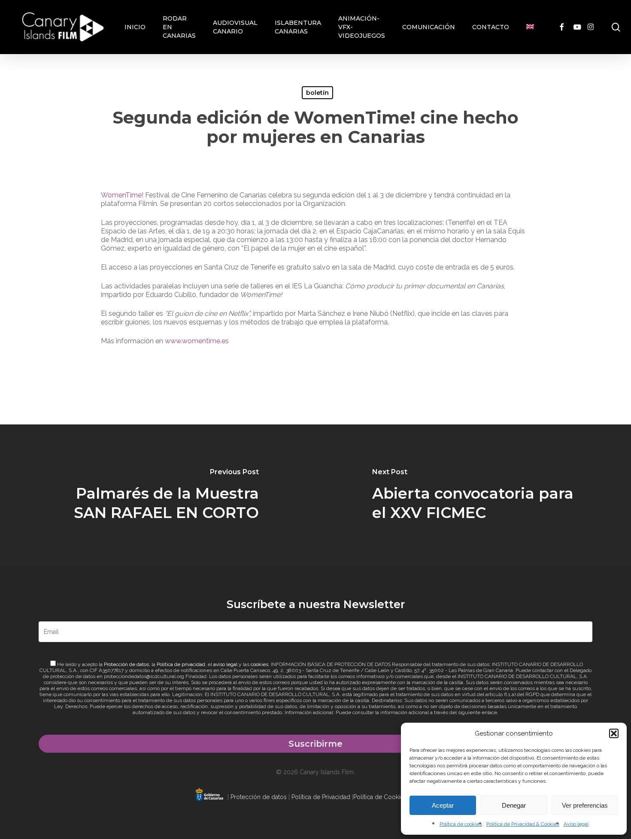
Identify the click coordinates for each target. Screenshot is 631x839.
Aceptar (443, 805)
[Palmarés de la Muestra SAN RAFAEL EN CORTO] (158, 495)
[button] (614, 733)
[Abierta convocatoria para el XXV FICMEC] (473, 495)
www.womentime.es (197, 341)
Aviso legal (576, 824)
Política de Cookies (380, 797)
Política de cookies (461, 824)
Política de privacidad (181, 664)
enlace (489, 712)
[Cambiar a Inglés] (530, 27)
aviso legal (225, 664)
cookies (259, 664)
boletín (317, 93)
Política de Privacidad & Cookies (522, 824)
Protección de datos (126, 664)
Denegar (514, 805)
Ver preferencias (585, 805)
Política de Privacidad (320, 797)
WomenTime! (123, 195)
